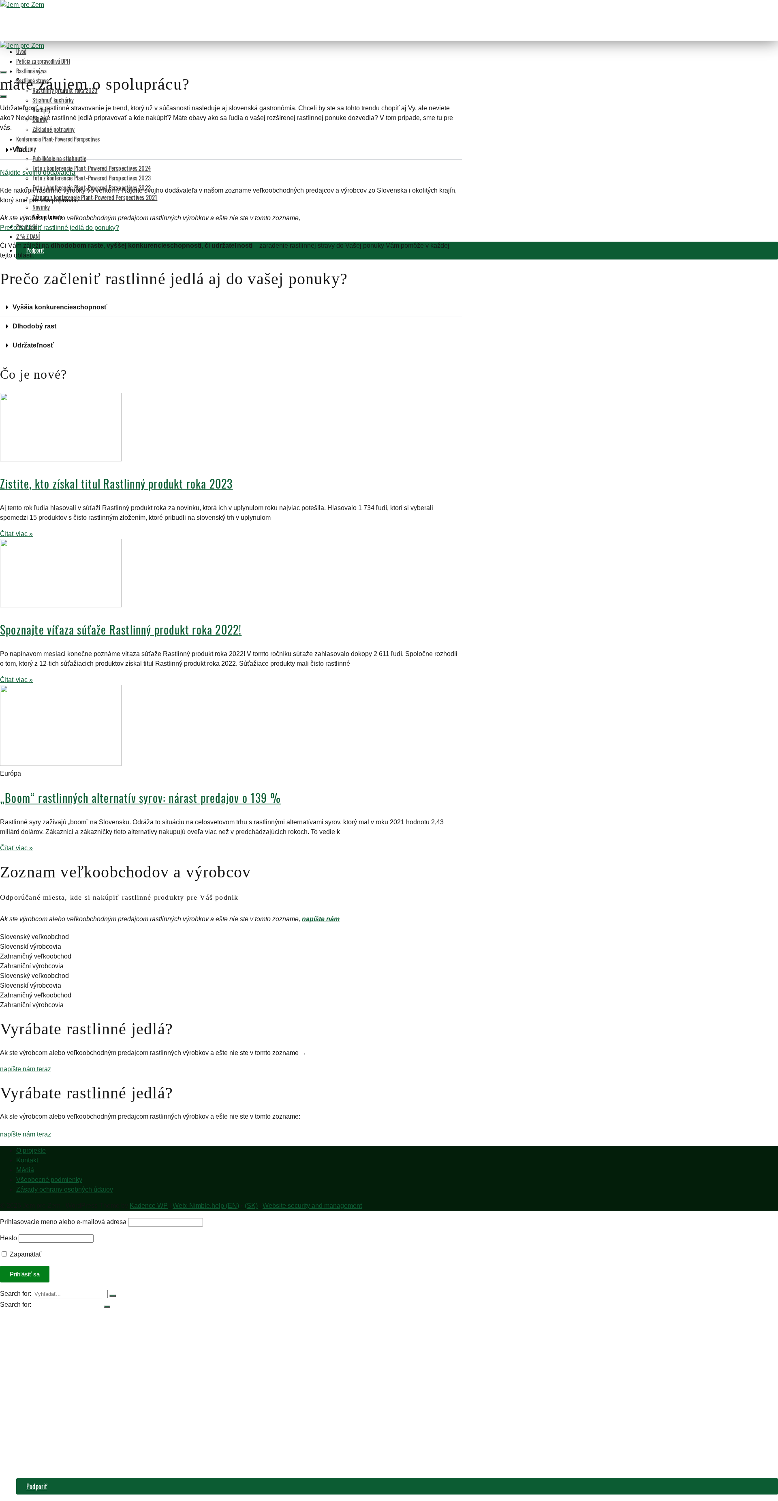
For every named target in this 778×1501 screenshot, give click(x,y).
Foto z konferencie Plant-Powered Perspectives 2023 (91, 177)
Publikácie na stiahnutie (59, 158)
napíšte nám (321, 217)
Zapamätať (24, 1254)
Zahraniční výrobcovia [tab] (32, 966)
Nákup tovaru (48, 1458)
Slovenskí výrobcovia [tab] (30, 946)
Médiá (25, 1169)
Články (40, 1377)
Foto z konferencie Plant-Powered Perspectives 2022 (98, 1434)
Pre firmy (27, 1401)
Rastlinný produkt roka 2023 (67, 1352)
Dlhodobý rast (34, 326)
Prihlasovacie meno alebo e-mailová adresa (63, 1221)
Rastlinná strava (36, 1344)
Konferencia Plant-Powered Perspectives (58, 139)
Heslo (8, 1238)
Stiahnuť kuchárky (53, 99)
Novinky (41, 206)
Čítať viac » (16, 533)
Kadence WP (149, 1205)
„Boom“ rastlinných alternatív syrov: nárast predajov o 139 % (140, 797)
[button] (231, 150)
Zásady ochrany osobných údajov (64, 1189)
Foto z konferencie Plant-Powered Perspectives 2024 (91, 167)
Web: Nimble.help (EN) (206, 1205)
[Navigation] (3, 96)
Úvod (21, 51)
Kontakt (27, 1160)
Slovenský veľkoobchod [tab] (34, 936)
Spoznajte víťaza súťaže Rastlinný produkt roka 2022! (121, 629)
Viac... (22, 149)
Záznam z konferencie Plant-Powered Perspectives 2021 (94, 197)
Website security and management (312, 1205)
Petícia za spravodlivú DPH (43, 61)
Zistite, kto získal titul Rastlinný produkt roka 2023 (116, 483)
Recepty (42, 1369)
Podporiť (36, 1486)
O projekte (31, 1150)
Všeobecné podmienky (49, 1179)
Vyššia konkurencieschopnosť (60, 307)
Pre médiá (28, 1466)
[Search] (3, 72)
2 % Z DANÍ (28, 236)
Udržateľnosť (33, 345)
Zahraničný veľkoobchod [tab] (35, 956)
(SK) (251, 1205)
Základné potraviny (53, 128)
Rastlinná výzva (31, 70)
